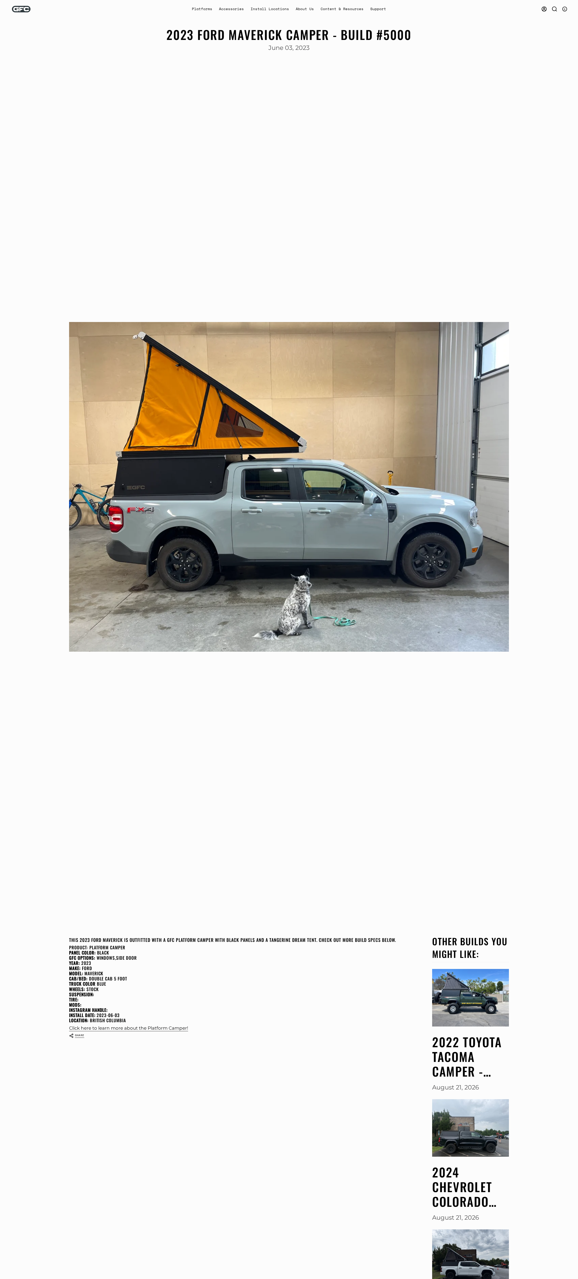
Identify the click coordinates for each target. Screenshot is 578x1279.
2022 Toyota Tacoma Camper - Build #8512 (467, 1056)
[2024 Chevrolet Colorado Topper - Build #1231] (470, 1128)
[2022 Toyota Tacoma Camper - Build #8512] (470, 997)
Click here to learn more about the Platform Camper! (128, 1028)
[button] (202, 9)
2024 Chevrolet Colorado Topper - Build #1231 (465, 1187)
